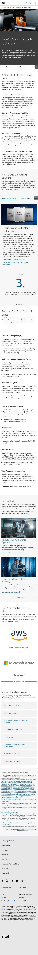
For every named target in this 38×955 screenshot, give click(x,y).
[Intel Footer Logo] (5, 936)
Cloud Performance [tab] (9, 198)
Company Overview (8, 841)
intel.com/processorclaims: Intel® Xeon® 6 (21, 807)
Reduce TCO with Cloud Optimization (13, 541)
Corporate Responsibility (10, 864)
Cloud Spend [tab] (25, 198)
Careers (4, 859)
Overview (9, 67)
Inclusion (4, 869)
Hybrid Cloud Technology (12, 761)
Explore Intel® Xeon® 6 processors (14, 259)
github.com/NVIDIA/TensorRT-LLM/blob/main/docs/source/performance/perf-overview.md (17, 813)
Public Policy (5, 873)
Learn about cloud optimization (12, 553)
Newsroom (5, 850)
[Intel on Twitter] (7, 881)
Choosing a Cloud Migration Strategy (15, 580)
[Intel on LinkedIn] (12, 881)
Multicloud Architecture (12, 753)
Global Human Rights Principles (19, 916)
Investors (4, 855)
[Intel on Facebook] (2, 881)
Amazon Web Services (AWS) (19, 648)
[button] (19, 547)
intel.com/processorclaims (21, 799)
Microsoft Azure (18, 675)
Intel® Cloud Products (11, 705)
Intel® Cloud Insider (10, 713)
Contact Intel (5, 845)
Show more (20, 597)
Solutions (22, 67)
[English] (30, 3)
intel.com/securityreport (23, 829)
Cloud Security (9, 737)
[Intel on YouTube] (17, 881)
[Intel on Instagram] (21, 881)
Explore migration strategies (11, 592)
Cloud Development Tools (13, 729)
